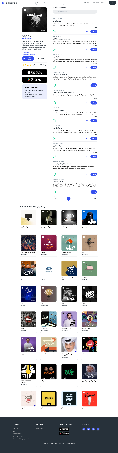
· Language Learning (28, 54)
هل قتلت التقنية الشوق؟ (60, 74)
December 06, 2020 (58, 179)
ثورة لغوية (56, 57)
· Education (25, 52)
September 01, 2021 (58, 90)
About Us (15, 428)
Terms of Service (18, 436)
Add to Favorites (29, 58)
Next (94, 198)
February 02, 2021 (58, 143)
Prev (55, 198)
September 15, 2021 (58, 72)
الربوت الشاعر (57, 21)
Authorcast (95, 3)
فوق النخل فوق (57, 128)
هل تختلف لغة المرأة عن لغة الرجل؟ (63, 92)
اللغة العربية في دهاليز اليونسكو (62, 164)
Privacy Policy (17, 434)
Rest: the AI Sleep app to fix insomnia (24, 439)
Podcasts (86, 3)
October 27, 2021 (57, 19)
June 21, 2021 (57, 125)
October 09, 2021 (57, 36)
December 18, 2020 (58, 161)
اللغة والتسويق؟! (58, 181)
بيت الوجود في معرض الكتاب (61, 39)
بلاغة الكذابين (57, 146)
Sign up (103, 3)
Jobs (14, 431)
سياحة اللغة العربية (58, 110)
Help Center (39, 428)
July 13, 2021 (56, 108)
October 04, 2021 (57, 54)
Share (42, 58)
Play (94, 31)
